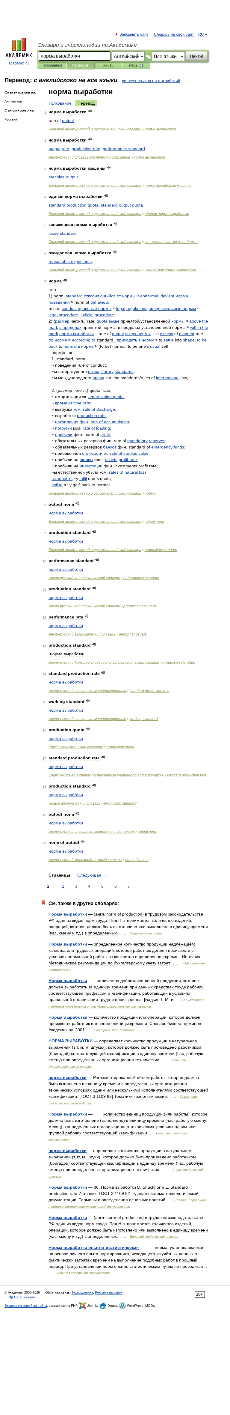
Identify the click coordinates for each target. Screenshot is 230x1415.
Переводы (81, 65)
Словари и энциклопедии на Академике (87, 45)
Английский (13, 101)
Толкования (52, 65)
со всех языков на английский (151, 80)
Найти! (196, 56)
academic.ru (19, 63)
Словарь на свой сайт (174, 34)
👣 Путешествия (22, 1297)
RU (201, 34)
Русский (10, 119)
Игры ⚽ (136, 65)
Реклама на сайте (108, 1292)
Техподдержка (82, 1292)
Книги (108, 65)
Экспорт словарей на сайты (25, 1305)
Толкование (60, 103)
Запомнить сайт (134, 34)
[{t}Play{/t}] (90, 111)
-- (95, 129)
